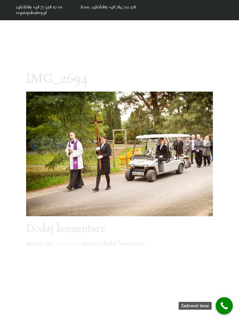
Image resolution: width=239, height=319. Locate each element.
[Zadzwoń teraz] (224, 305)
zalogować (65, 243)
